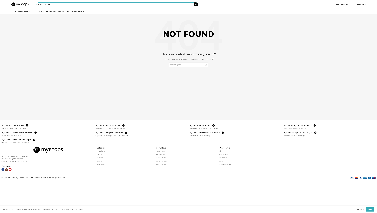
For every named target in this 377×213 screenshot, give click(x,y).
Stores (221, 161)
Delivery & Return (161, 161)
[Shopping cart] (352, 4)
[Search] (196, 4)
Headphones (101, 164)
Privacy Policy (160, 151)
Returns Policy (160, 154)
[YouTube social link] (10, 169)
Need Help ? (362, 4)
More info (360, 209)
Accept (370, 209)
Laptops (99, 154)
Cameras (100, 161)
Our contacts (223, 154)
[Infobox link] (14, 125)
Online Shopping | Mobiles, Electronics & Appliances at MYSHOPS (29, 177)
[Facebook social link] (2, 169)
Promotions (223, 158)
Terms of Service (161, 164)
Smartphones (101, 151)
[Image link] (48, 150)
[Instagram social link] (6, 169)
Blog (220, 151)
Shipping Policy (160, 158)
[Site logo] (20, 4)
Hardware (100, 158)
